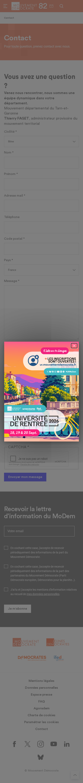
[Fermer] (74, 345)
